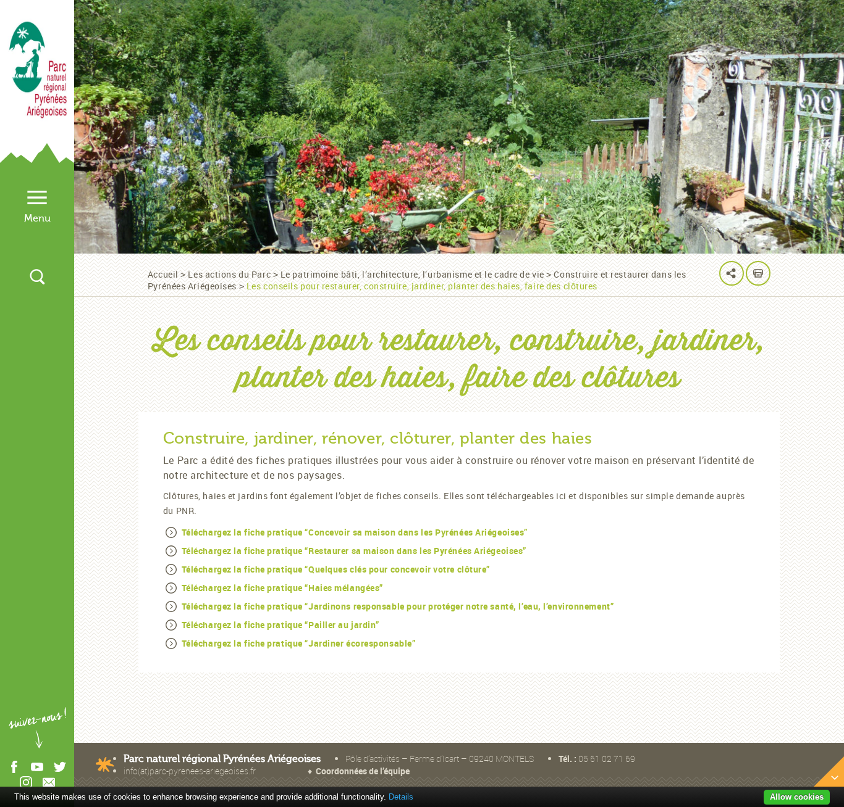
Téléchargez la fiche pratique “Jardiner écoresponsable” (299, 643)
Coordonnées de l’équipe (362, 771)
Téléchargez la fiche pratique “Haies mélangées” (282, 588)
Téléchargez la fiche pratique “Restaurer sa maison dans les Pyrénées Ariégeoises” (354, 551)
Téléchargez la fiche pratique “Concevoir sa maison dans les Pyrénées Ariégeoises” (355, 532)
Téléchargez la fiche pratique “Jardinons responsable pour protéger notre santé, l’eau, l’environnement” (398, 606)
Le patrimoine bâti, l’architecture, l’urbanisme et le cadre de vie (412, 274)
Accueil (163, 274)
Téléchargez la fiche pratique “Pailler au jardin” (280, 625)
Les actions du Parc (229, 274)
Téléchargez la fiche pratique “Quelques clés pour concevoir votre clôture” (336, 569)
